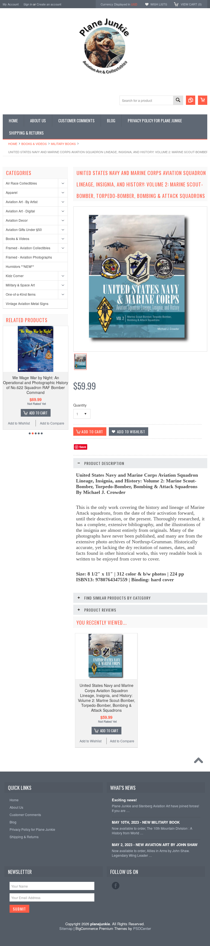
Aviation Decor (17, 220)
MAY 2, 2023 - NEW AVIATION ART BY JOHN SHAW (154, 845)
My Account (11, 4)
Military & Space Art (20, 285)
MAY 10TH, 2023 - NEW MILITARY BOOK (146, 822)
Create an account (49, 4)
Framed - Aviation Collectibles (28, 247)
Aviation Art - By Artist (21, 201)
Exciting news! (124, 800)
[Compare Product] (190, 100)
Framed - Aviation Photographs (29, 257)
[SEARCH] (178, 100)
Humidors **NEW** (20, 266)
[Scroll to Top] (200, 761)
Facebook (115, 885)
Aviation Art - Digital (20, 211)
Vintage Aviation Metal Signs (27, 303)
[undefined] (139, 343)
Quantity (80, 405)
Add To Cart (34, 413)
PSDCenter (142, 928)
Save (82, 447)
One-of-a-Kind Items (21, 294)
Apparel (12, 192)
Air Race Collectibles (21, 183)
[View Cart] (202, 100)
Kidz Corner (15, 275)
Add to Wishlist (90, 741)
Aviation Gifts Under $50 (24, 229)
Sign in (28, 4)
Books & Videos (34, 143)
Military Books (63, 143)
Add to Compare (48, 423)
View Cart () (191, 4)
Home (12, 143)
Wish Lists (158, 4)
